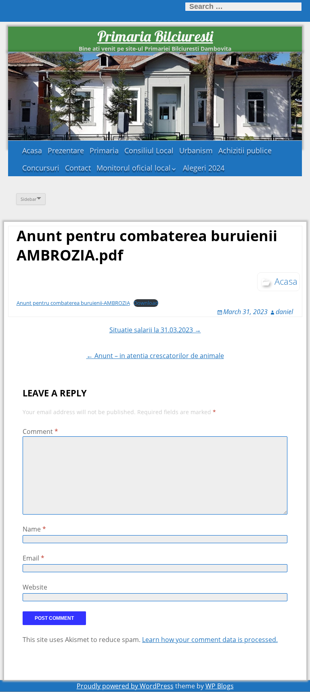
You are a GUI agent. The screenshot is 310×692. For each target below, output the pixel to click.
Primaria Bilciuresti (155, 36)
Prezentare (66, 150)
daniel (284, 311)
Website (35, 587)
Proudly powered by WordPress (125, 686)
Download (146, 302)
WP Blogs (219, 686)
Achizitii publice (245, 150)
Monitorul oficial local (133, 168)
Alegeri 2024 (203, 168)
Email (33, 558)
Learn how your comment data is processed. (210, 639)
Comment (40, 431)
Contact (78, 168)
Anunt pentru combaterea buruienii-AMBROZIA (73, 302)
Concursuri (40, 168)
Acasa (32, 150)
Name (34, 529)
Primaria (104, 150)
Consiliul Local (149, 150)
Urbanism (196, 150)
